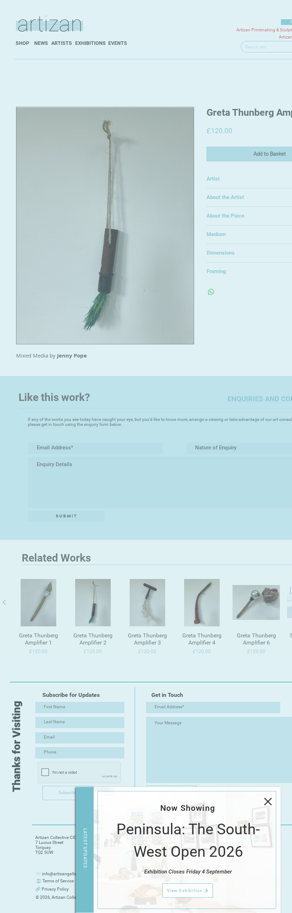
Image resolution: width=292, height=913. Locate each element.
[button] (268, 801)
